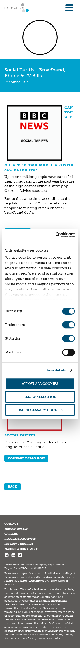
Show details (55, 370)
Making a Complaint (20, 549)
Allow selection (40, 397)
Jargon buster (16, 528)
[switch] (68, 324)
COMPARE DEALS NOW (26, 458)
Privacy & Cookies (18, 544)
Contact (11, 523)
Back (12, 486)
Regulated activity (20, 538)
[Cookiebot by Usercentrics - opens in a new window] (56, 235)
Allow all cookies (40, 384)
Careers (11, 533)
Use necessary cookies (40, 410)
